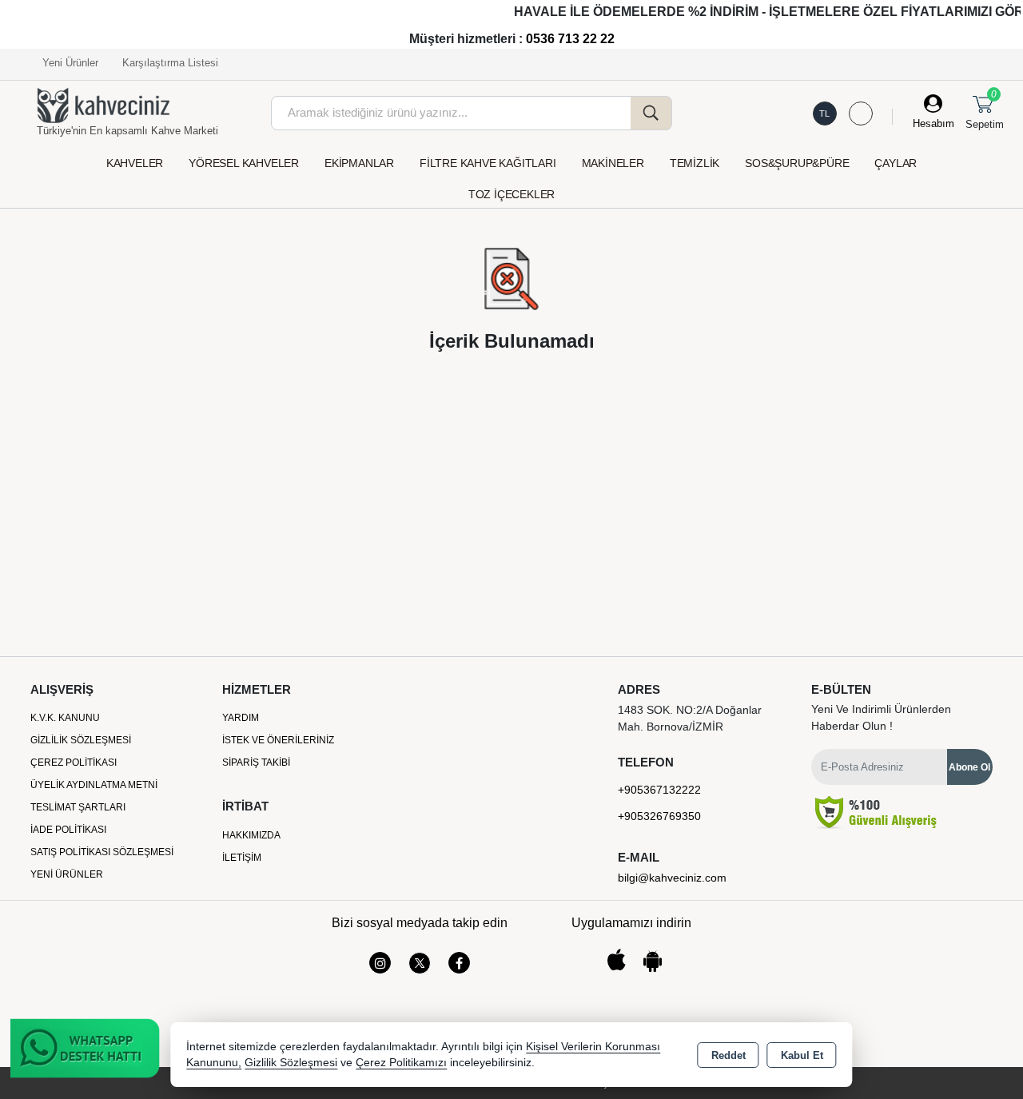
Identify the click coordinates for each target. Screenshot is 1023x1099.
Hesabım (933, 123)
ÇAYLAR (895, 163)
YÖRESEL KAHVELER (244, 163)
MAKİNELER (613, 163)
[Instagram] (380, 963)
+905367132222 (659, 789)
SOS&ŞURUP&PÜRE (797, 163)
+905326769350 (659, 816)
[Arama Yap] (651, 113)
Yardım (240, 717)
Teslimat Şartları (77, 807)
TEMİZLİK (694, 163)
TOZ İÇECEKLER (511, 194)
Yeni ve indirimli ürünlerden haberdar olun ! (881, 717)
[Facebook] (459, 963)
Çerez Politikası (73, 762)
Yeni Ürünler (66, 874)
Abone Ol (969, 767)
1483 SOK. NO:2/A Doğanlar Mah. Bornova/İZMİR (690, 718)
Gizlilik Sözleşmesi (80, 740)
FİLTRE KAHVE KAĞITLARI (488, 163)
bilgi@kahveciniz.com (672, 877)
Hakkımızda (251, 835)
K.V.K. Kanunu (65, 717)
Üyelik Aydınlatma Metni (93, 784)
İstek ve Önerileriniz (278, 740)
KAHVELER (134, 163)
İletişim (241, 857)
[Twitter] (420, 963)
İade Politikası (68, 829)
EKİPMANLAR (359, 163)
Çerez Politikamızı (401, 1063)
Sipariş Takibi (256, 762)
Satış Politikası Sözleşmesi (101, 852)
